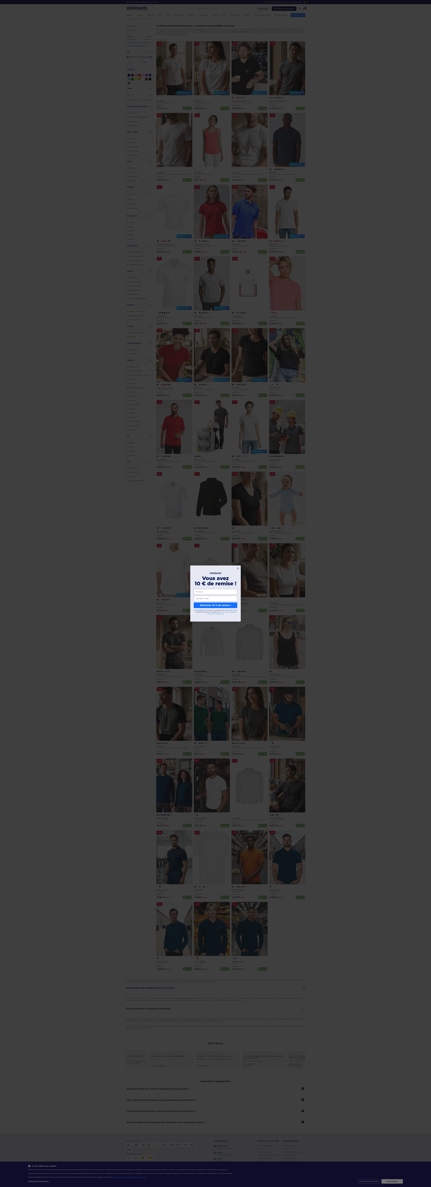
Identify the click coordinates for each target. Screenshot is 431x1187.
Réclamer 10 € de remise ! (215, 605)
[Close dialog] (238, 568)
